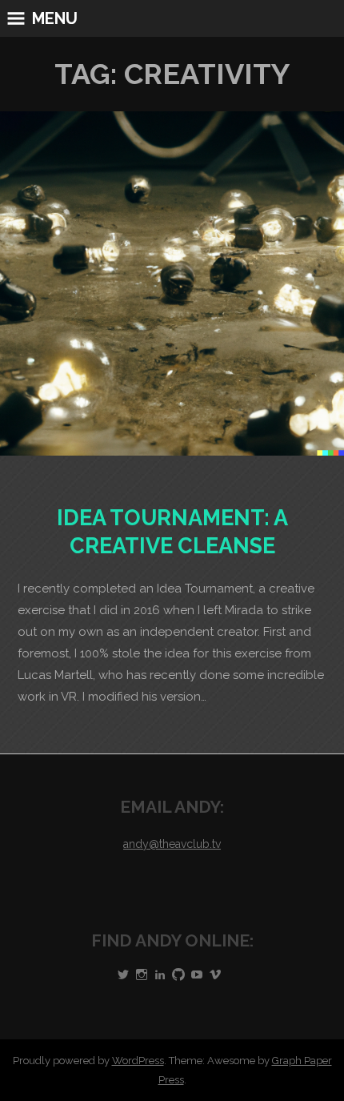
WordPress (138, 1061)
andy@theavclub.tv (172, 844)
